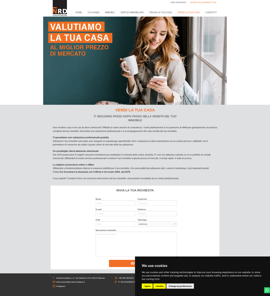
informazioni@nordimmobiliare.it (70, 282)
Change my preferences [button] (180, 286)
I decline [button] (160, 286)
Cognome (142, 199)
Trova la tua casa (160, 12)
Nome (98, 199)
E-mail (99, 209)
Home (78, 12)
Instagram (60, 286)
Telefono (142, 209)
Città (98, 220)
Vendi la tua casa (189, 12)
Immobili (110, 12)
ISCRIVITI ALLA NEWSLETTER (203, 2)
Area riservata (178, 2)
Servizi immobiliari (132, 12)
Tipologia (142, 220)
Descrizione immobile (106, 230)
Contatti (211, 12)
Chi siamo (93, 12)
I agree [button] (147, 286)
